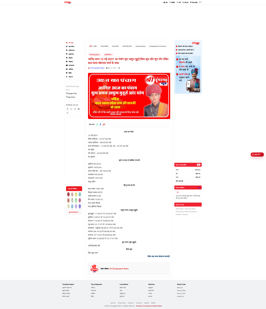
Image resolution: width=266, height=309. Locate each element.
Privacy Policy (180, 211)
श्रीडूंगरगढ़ (122, 293)
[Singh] (68, 200)
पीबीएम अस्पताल (66, 293)
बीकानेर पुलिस (65, 290)
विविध (70, 73)
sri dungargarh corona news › (152, 46)
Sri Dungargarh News (97, 68)
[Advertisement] (126, 23)
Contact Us (179, 214)
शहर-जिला (71, 46)
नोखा (121, 290)
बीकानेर (71, 58)
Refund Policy (180, 209)
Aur (199, 187)
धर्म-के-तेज (71, 65)
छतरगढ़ (150, 296)
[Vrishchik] (80, 200)
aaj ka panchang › (135, 46)
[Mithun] (76, 194)
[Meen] (80, 206)
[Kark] (80, 194)
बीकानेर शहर (123, 288)
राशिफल (71, 61)
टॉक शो (71, 77)
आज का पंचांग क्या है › (121, 46)
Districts (153, 303)
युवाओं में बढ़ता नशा (66, 288)
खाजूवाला (150, 288)
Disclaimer (131, 303)
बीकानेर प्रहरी (65, 296)
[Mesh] (68, 194)
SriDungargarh (94, 55)
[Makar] (72, 206)
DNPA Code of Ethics (190, 211)
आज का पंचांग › (109, 46)
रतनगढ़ (150, 293)
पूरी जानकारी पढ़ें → (74, 212)
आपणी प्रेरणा (108, 55)
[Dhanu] (68, 206)
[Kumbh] (76, 206)
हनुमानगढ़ (71, 54)
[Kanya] (72, 200)
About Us (185, 214)
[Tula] (76, 200)
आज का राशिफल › (99, 46)
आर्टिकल (71, 69)
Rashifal (146, 303)
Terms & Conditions (190, 209)
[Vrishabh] (72, 194)
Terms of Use (181, 293)
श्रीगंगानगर (72, 50)
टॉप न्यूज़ (71, 43)
